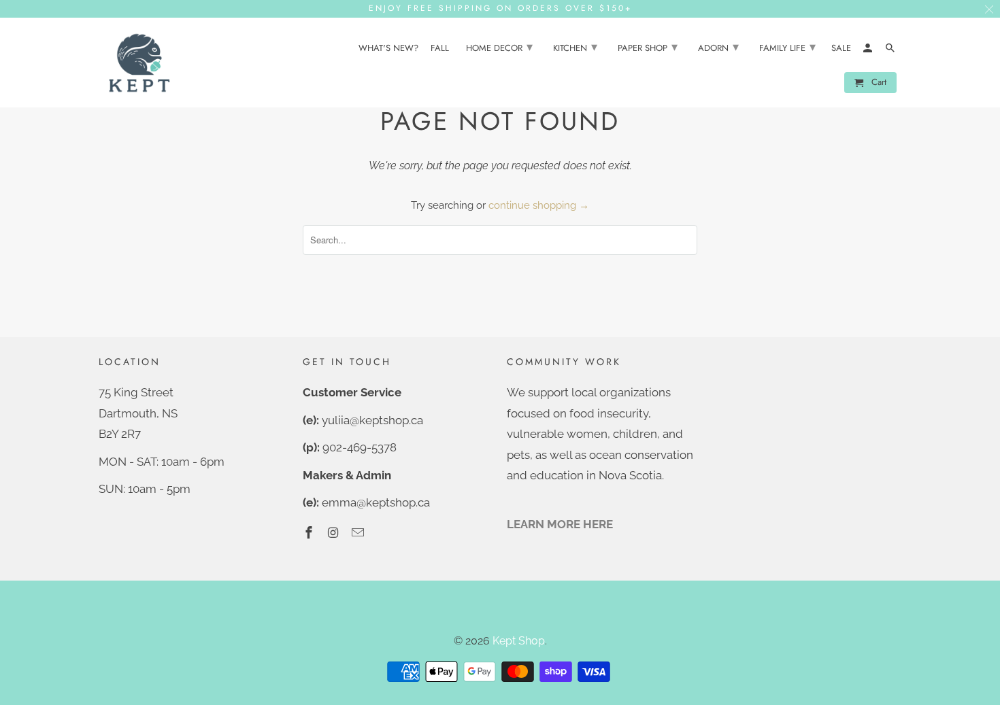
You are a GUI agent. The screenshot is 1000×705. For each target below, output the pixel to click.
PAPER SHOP (648, 47)
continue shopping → (538, 205)
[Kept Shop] (139, 63)
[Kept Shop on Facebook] (310, 533)
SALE (841, 48)
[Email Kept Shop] (359, 533)
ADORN (718, 47)
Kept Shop (519, 640)
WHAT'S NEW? (388, 48)
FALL (440, 48)
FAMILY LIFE (787, 47)
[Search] (891, 50)
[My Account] (868, 50)
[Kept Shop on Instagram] (334, 533)
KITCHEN (575, 47)
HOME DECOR (499, 47)
